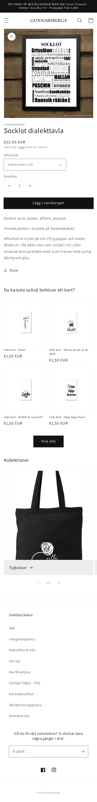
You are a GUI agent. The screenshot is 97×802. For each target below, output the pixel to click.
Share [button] (13, 270)
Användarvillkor (21, 694)
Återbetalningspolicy (25, 705)
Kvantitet (10, 176)
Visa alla (48, 441)
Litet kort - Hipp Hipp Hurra (67, 417)
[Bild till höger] (59, 583)
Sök (12, 628)
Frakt (22, 147)
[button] (6, 20)
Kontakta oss (19, 715)
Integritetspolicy (22, 639)
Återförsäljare (19, 672)
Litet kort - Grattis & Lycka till (23, 417)
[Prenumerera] (82, 751)
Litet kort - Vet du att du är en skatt (68, 352)
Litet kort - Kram (14, 350)
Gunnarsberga (53, 792)
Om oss (14, 661)
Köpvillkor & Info (22, 650)
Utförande (11, 155)
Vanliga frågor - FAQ (24, 682)
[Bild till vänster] (38, 583)
